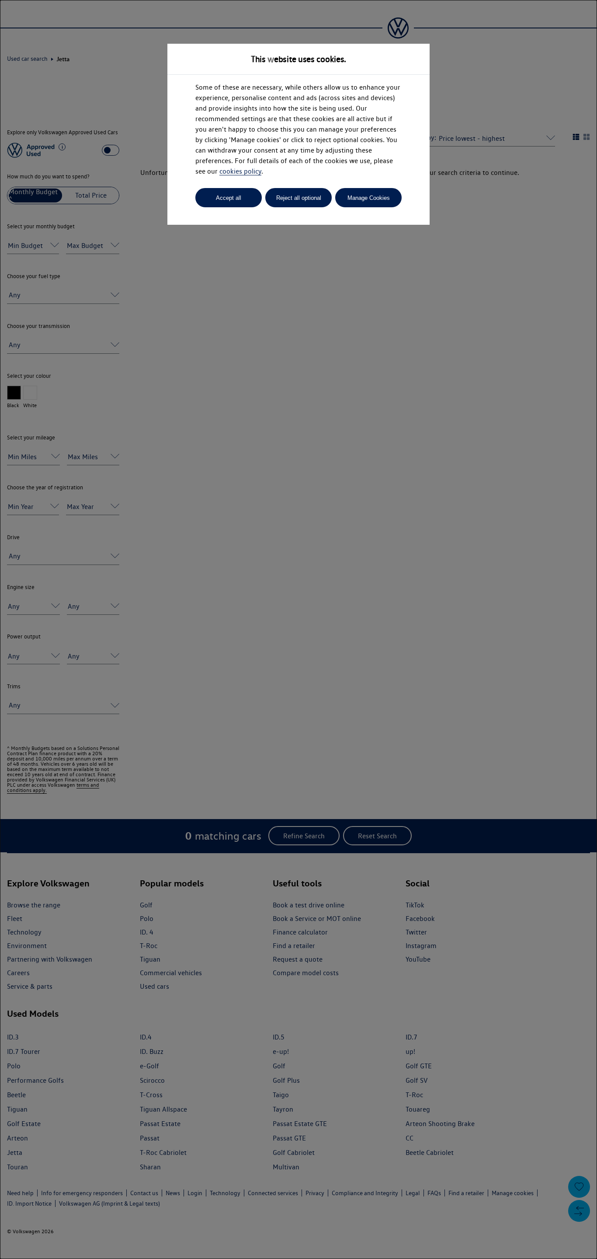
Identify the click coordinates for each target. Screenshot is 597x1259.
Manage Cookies (368, 198)
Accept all (228, 198)
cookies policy (240, 171)
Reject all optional (298, 198)
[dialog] (298, 629)
